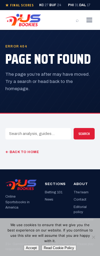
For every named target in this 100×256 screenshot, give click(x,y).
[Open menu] (89, 20)
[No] (93, 237)
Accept (31, 248)
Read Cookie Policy (59, 248)
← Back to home (22, 152)
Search (84, 134)
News (49, 199)
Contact (80, 199)
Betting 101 (53, 192)
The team (81, 192)
